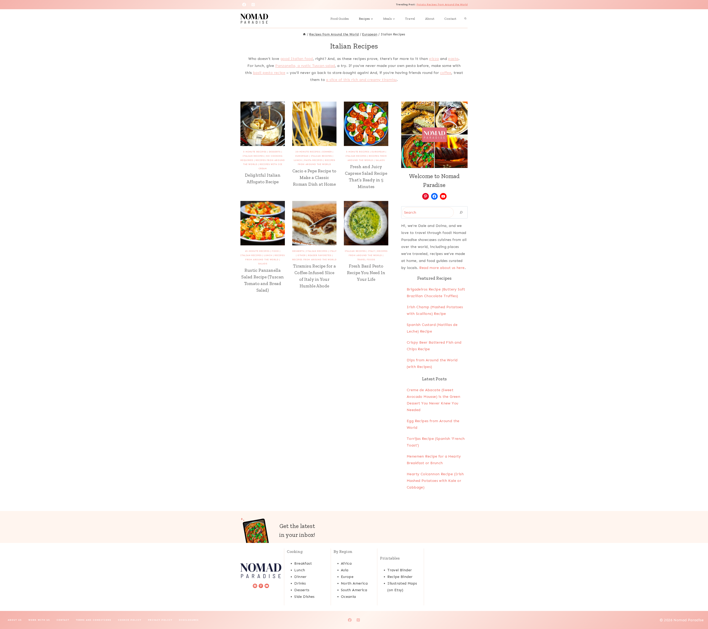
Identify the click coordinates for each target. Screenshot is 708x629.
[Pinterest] (253, 4)
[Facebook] (244, 4)
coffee (445, 72)
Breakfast (303, 563)
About (429, 19)
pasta (453, 58)
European (301, 156)
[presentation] (262, 124)
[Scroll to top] (698, 614)
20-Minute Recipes (307, 151)
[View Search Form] (465, 18)
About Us (15, 620)
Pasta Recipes (313, 160)
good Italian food (296, 58)
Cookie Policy (129, 620)
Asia (344, 570)
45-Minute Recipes (257, 251)
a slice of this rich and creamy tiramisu (361, 79)
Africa (346, 563)
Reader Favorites (319, 255)
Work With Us (39, 620)
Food (275, 251)
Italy (333, 251)
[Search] (461, 212)
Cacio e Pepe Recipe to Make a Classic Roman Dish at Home (314, 177)
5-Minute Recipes (254, 151)
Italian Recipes (253, 156)
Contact (450, 19)
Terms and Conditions (93, 620)
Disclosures (189, 620)
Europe (347, 576)
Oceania (348, 596)
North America (354, 583)
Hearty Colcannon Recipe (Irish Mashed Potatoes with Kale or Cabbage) (435, 480)
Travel (410, 19)
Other (301, 255)
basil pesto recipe (269, 72)
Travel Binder (399, 570)
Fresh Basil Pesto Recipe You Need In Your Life (366, 272)
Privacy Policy (160, 620)
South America (354, 590)
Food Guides (339, 19)
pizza (434, 58)
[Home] (304, 34)
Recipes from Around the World (314, 259)
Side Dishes (304, 596)
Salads (380, 160)
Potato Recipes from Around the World (442, 4)
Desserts (275, 151)
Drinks (300, 583)
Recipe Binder (399, 576)
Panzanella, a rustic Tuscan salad (305, 65)
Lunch (298, 160)
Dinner (327, 151)
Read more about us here (441, 267)
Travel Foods (366, 259)
